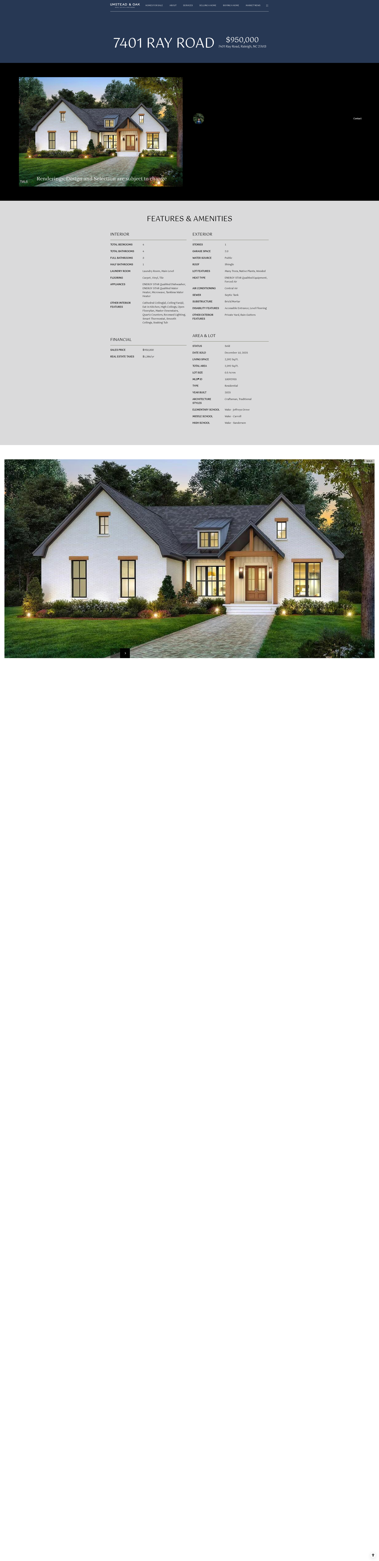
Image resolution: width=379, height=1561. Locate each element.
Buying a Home (231, 5)
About (173, 5)
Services (188, 5)
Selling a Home (207, 5)
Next (125, 653)
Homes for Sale (154, 5)
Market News (253, 5)
